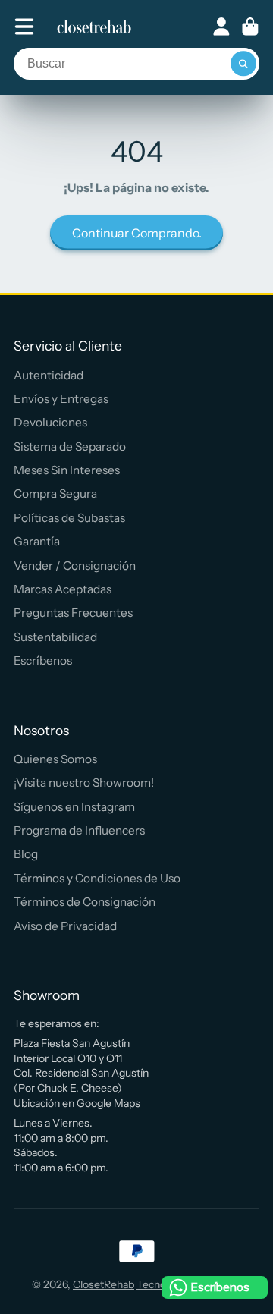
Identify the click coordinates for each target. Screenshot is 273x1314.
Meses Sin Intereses (67, 470)
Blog (26, 854)
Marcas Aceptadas (62, 589)
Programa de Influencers (79, 830)
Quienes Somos (55, 759)
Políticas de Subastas (69, 518)
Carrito (250, 26)
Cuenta (221, 26)
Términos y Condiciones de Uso (97, 878)
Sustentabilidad (55, 637)
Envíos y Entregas (61, 398)
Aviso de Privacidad (65, 926)
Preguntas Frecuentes (73, 612)
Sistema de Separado (70, 446)
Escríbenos (43, 660)
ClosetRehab (103, 1284)
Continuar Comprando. (137, 232)
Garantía (37, 541)
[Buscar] (243, 64)
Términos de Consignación (84, 901)
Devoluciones (50, 422)
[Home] (94, 26)
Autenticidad (48, 375)
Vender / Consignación (75, 565)
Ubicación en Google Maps (77, 1103)
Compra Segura (55, 493)
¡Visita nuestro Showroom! (84, 782)
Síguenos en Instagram (74, 807)
